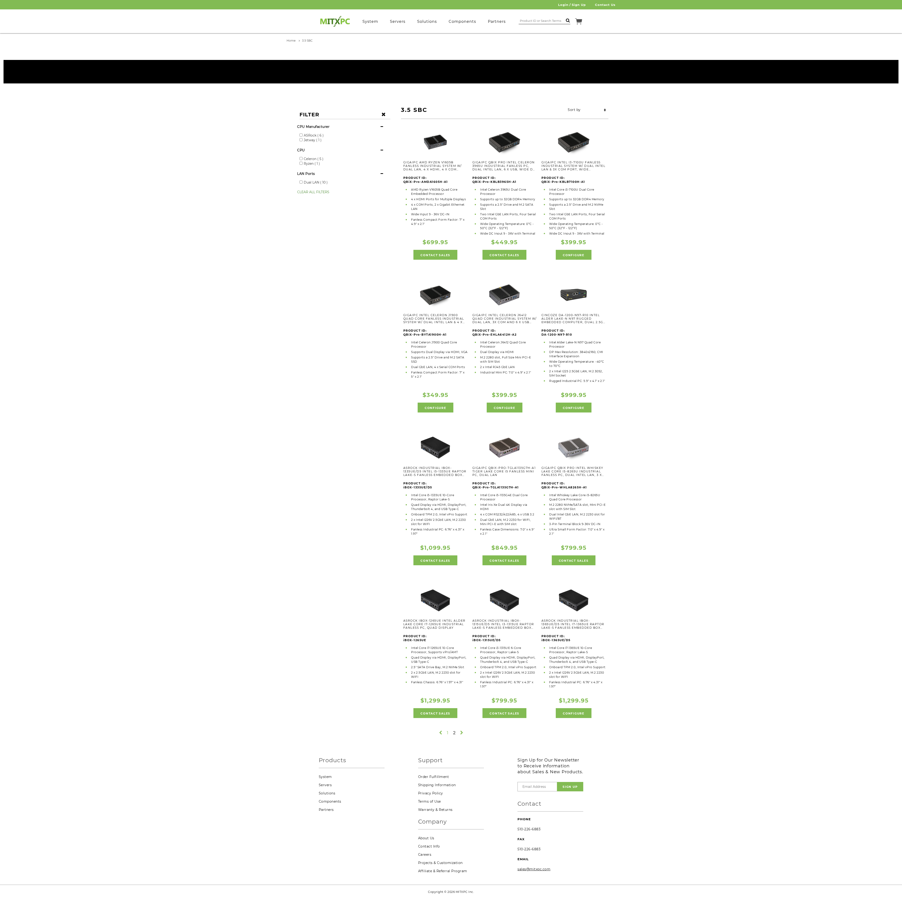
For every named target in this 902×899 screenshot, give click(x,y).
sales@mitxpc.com (533, 869)
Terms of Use (429, 801)
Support (430, 760)
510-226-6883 (528, 829)
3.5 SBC (307, 40)
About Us (426, 838)
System (325, 777)
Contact (529, 804)
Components (330, 801)
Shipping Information (437, 785)
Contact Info (429, 846)
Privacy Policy (430, 793)
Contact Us (605, 5)
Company (432, 822)
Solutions (327, 793)
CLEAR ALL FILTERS (313, 192)
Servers (325, 785)
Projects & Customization (440, 863)
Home (291, 40)
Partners (326, 810)
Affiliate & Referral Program (442, 871)
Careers (425, 854)
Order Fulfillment (433, 777)
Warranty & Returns (435, 810)
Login (563, 5)
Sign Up (579, 5)
